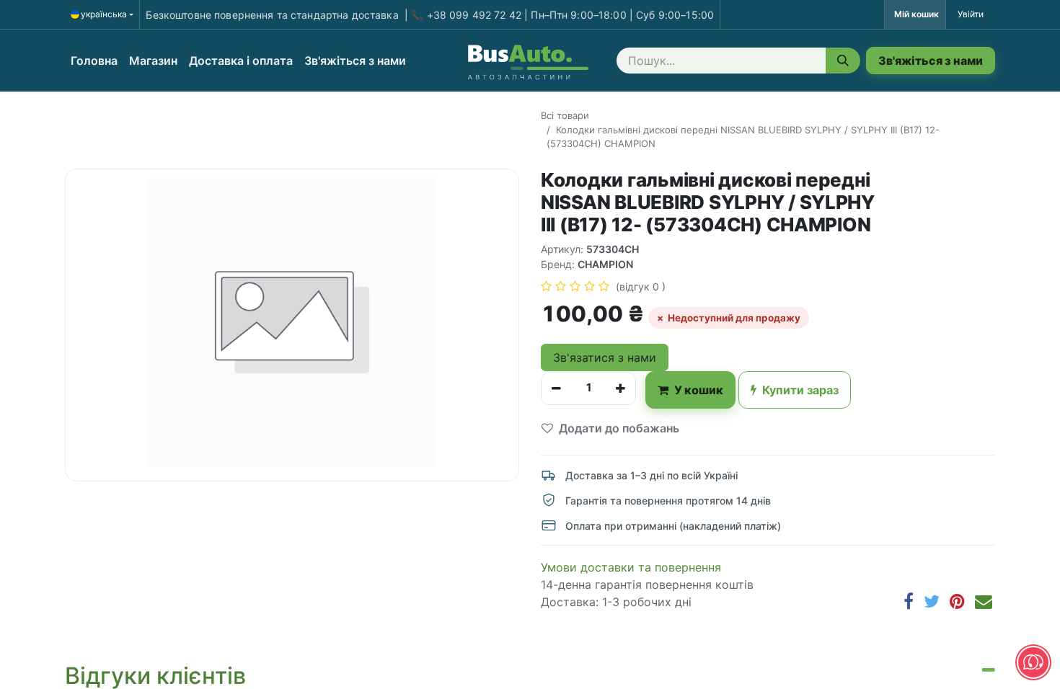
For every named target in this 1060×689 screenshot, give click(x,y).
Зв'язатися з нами (604, 357)
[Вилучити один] (556, 388)
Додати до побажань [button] (619, 428)
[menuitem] (94, 60)
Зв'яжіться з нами (930, 60)
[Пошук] (843, 61)
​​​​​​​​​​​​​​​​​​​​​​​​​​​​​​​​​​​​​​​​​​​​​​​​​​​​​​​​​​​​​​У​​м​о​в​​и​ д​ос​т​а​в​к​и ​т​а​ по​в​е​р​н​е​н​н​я (631, 567)
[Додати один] (620, 388)
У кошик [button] (698, 390)
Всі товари (565, 115)
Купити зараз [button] (800, 390)
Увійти (971, 14)
